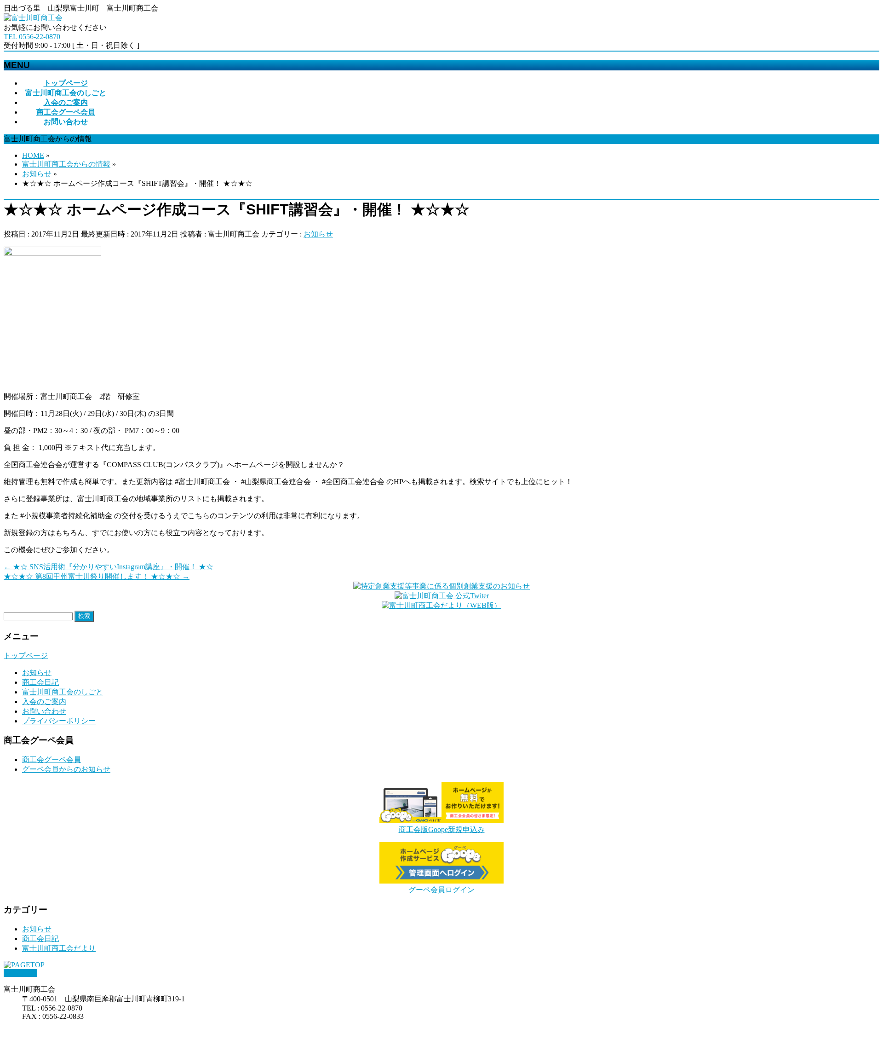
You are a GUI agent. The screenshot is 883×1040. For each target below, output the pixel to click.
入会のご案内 (44, 701)
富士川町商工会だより (59, 948)
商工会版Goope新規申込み (442, 829)
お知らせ (318, 234)
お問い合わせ (44, 711)
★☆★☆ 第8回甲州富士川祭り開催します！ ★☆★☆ (96, 576)
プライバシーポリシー (59, 721)
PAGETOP (20, 973)
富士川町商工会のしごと (62, 692)
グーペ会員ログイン (441, 890)
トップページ (26, 655)
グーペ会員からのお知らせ (66, 769)
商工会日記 (40, 682)
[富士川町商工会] (33, 18)
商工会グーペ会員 (51, 759)
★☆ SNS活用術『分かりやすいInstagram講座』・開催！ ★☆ (108, 567)
